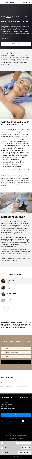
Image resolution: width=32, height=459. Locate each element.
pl (23, 421)
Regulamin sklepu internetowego (16, 435)
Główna (3, 16)
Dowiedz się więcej (24, 452)
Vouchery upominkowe (16, 438)
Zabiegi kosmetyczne (12, 16)
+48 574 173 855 (5, 406)
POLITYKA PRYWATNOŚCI (16, 433)
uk (26, 421)
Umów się (16, 362)
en (29, 421)
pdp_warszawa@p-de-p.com (8, 408)
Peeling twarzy (23, 16)
